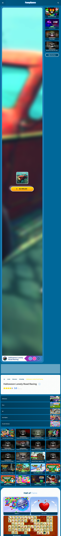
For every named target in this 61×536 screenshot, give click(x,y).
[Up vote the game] (30, 358)
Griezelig (21, 379)
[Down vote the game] (34, 358)
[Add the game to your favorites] (39, 384)
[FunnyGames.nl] (4, 379)
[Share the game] (38, 358)
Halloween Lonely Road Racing (34, 379)
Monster (14, 379)
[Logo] (30, 3)
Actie (8, 379)
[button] (58, 3)
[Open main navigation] (3, 3)
